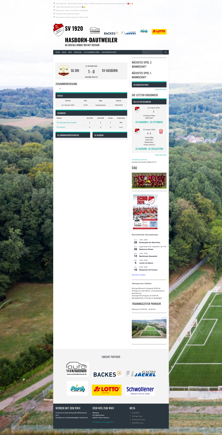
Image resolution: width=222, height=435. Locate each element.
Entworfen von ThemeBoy (160, 430)
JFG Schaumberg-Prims (91, 52)
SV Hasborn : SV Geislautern (149, 148)
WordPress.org (137, 423)
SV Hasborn (61, 127)
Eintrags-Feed (137, 416)
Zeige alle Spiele (160, 89)
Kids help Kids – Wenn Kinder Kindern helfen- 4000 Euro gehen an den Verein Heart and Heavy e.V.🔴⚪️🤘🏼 (94, 4)
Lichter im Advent (146, 263)
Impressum (77, 52)
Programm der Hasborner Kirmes (67, 14)
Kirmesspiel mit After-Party (149, 242)
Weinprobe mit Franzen (148, 270)
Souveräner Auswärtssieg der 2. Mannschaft (72, 17)
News (70, 52)
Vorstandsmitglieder (109, 52)
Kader (64, 52)
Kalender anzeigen (139, 275)
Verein (58, 52)
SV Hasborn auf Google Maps (103, 422)
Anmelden (136, 413)
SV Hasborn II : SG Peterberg (149, 122)
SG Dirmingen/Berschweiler (67, 122)
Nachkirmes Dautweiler (148, 256)
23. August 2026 (154, 108)
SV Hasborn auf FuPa (139, 160)
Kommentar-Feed (138, 419)
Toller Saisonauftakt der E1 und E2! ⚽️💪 (71, 7)
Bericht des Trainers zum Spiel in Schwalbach (72, 10)
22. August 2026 (149, 129)
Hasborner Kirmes (146, 249)
